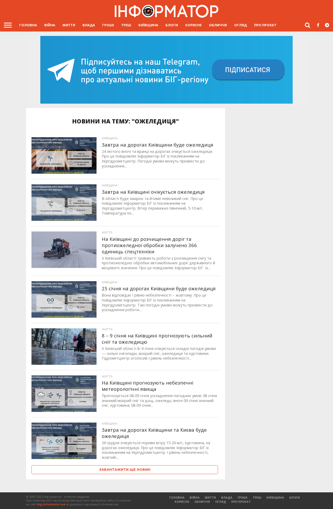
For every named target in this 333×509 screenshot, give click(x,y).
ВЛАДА (88, 25)
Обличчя (218, 25)
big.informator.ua (51, 504)
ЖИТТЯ (68, 25)
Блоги (171, 25)
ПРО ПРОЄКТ (265, 25)
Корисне (193, 25)
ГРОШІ (108, 25)
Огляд (240, 25)
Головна (28, 25)
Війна (49, 25)
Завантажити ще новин (124, 470)
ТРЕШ (126, 25)
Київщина (148, 25)
